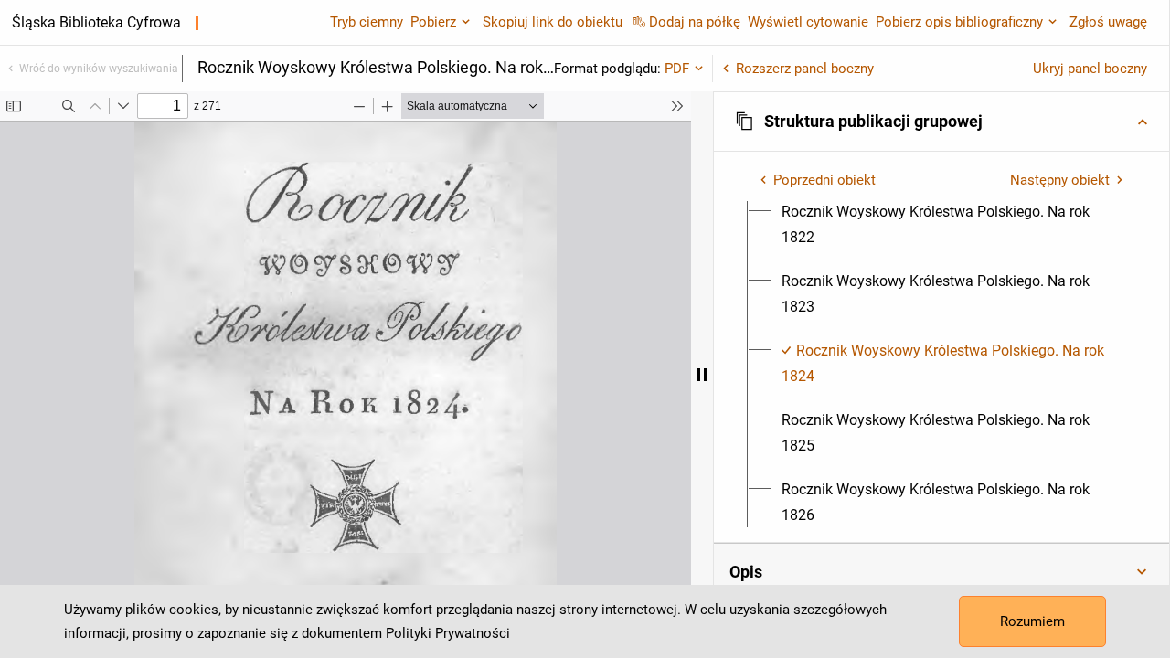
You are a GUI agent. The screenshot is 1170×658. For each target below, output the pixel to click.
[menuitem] (952, 225)
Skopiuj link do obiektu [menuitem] (552, 22)
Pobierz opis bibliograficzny (959, 22)
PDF (677, 68)
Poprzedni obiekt (824, 180)
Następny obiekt (1060, 180)
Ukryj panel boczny (1090, 68)
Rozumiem (1032, 621)
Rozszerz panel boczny (805, 68)
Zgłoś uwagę (1108, 22)
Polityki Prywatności (448, 633)
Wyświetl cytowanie (808, 22)
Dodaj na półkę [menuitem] (694, 22)
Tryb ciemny (366, 22)
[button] (941, 121)
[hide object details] (702, 374)
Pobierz (433, 22)
